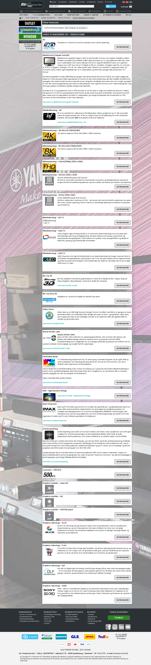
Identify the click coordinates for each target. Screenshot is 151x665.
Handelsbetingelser (27, 619)
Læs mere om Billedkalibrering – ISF (71, 122)
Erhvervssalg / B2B (94, 621)
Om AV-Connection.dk (28, 614)
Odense (91, 614)
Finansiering (73, 2)
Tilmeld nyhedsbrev (119, 612)
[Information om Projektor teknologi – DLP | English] (123, 2)
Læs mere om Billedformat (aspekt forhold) (60, 102)
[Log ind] (106, 2)
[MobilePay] (62, 644)
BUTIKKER (91, 612)
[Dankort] (69, 644)
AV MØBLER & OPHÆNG (112, 15)
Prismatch (48, 621)
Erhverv (100, 2)
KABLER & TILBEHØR (91, 15)
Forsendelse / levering (52, 614)
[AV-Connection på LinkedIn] (121, 629)
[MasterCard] (75, 644)
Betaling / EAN (49, 617)
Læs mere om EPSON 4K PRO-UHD (56, 348)
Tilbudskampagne (72, 619)
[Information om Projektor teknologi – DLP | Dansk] (127, 2)
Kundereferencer (26, 617)
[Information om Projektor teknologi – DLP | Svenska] (130, 2)
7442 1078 (101, 653)
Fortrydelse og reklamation (29, 621)
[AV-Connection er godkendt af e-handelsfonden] (30, 636)
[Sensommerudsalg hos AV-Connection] (30, 32)
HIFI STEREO (23, 15)
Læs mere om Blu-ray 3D (67, 285)
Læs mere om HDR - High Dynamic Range (73, 396)
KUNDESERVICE (25, 612)
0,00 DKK (124, 7)
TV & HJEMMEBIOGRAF (41, 15)
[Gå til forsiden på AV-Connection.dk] (50, 2)
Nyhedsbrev (70, 621)
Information (91, 2)
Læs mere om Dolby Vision (53, 323)
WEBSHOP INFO (50, 612)
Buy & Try (47, 619)
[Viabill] (88, 644)
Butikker (82, 2)
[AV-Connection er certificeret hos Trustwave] (47, 636)
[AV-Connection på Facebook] (108, 629)
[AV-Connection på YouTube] (128, 629)
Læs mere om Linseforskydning (55, 462)
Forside (53, 2)
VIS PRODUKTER (122, 47)
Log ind (109, 2)
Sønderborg (92, 617)
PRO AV (129, 15)
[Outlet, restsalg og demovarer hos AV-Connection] (30, 25)
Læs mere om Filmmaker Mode (55, 382)
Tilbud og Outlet (71, 617)
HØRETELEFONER (73, 15)
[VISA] (82, 644)
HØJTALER (58, 15)
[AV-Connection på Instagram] (115, 629)
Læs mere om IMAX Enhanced (54, 420)
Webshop (91, 619)
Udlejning (91, 623)
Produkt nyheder (72, 614)
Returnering (62, 2)
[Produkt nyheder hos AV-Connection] (30, 39)
